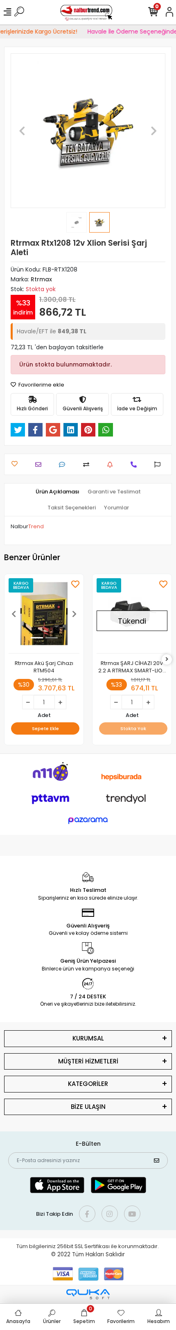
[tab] (57, 492)
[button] (22, 130)
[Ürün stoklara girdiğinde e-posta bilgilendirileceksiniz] (112, 464)
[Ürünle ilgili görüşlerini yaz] (64, 464)
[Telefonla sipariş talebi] (136, 464)
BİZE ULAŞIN (88, 1106)
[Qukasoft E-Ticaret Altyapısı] (88, 1294)
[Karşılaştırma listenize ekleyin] (88, 464)
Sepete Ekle (45, 728)
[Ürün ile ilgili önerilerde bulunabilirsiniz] (159, 464)
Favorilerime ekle (40, 385)
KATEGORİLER (88, 1083)
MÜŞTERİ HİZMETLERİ (88, 1061)
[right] (167, 659)
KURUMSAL (88, 1038)
